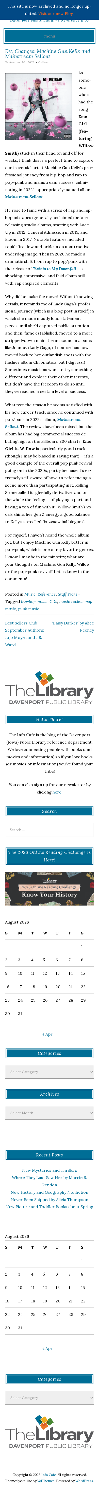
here (57, 792)
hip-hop (28, 601)
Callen (43, 62)
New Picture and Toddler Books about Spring (49, 1206)
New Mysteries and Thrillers (49, 1170)
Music (30, 594)
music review (71, 601)
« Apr (47, 1034)
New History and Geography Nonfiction (49, 1192)
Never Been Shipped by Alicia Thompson (49, 1199)
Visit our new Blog (55, 13)
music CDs (47, 601)
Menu (49, 36)
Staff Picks (67, 594)
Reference (47, 594)
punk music (28, 608)
